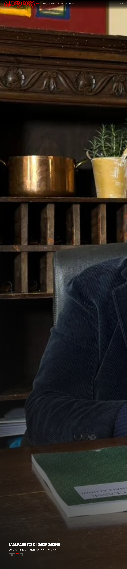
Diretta (72, 3)
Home (38, 3)
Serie (44, 3)
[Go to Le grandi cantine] (13, 554)
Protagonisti (62, 3)
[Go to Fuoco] (21, 554)
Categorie (51, 3)
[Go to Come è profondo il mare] (10, 554)
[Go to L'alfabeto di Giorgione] (17, 554)
